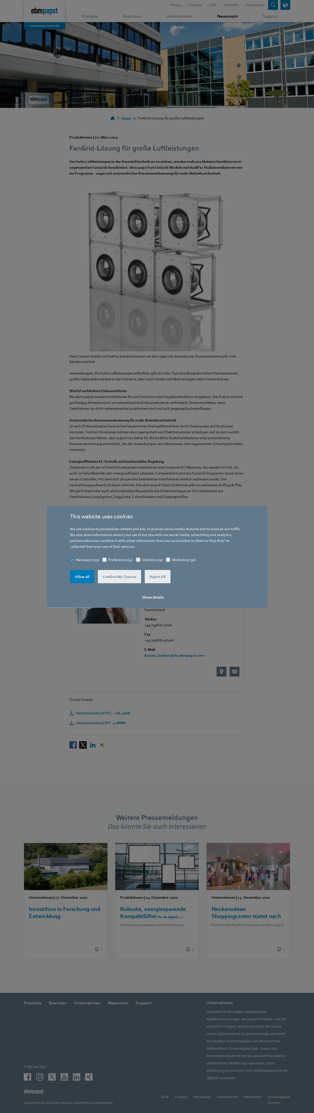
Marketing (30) (184, 559)
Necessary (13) (87, 559)
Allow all (82, 576)
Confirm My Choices (119, 576)
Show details (153, 597)
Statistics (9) (152, 559)
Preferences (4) (120, 559)
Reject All (158, 576)
